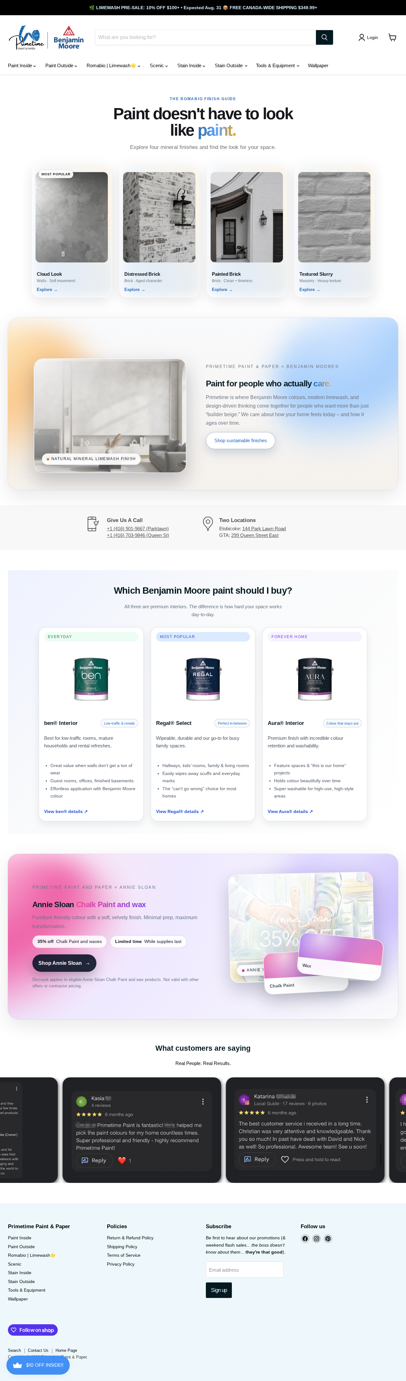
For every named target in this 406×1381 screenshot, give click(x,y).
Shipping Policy (122, 1246)
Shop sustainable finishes (240, 440)
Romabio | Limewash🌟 (112, 65)
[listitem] (72, 230)
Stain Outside (229, 65)
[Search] (324, 37)
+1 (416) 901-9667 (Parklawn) (138, 528)
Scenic (157, 65)
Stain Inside (190, 65)
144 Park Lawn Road (264, 528)
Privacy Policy (120, 1264)
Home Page (66, 1350)
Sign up (219, 1290)
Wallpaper (318, 65)
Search (14, 1350)
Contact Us (38, 1350)
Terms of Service (124, 1255)
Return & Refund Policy (130, 1237)
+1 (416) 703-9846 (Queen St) (138, 535)
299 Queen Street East (254, 535)
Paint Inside (20, 65)
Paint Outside (60, 65)
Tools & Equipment (276, 65)
